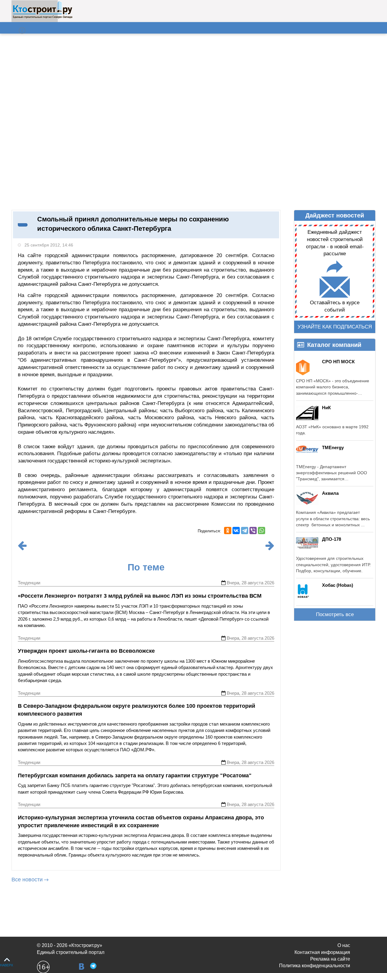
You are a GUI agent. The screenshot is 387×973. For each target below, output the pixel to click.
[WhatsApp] (261, 530)
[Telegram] (244, 530)
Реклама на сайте (330, 959)
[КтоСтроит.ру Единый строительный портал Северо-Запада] (42, 17)
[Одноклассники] (227, 530)
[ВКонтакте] (236, 530)
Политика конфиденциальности (314, 965)
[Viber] (253, 530)
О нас (343, 945)
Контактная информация (322, 952)
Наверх (6, 965)
